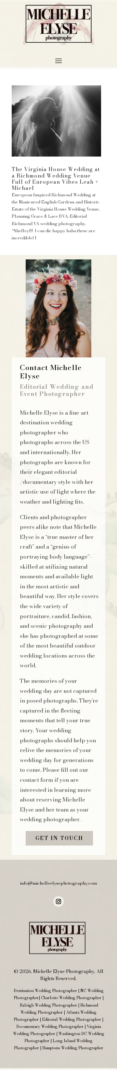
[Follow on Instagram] (58, 901)
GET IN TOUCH (59, 838)
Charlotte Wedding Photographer (71, 998)
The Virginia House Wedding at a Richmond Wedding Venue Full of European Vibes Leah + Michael (56, 178)
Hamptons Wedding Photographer (72, 1048)
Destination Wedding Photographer (45, 991)
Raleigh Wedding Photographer (48, 1005)
